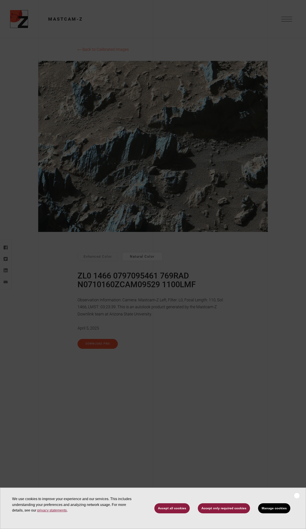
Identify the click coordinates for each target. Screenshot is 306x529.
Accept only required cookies (223, 508)
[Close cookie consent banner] (297, 496)
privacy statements (52, 510)
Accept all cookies (172, 508)
